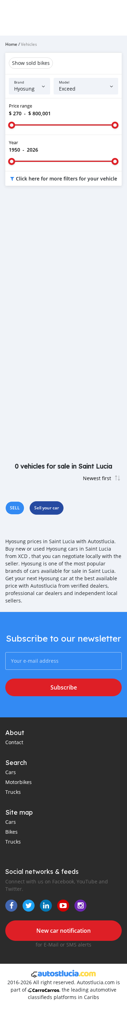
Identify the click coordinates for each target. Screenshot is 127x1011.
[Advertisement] (63, 261)
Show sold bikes (31, 63)
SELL (15, 508)
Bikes (11, 831)
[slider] (11, 125)
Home (11, 44)
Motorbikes (18, 782)
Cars (10, 772)
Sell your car (46, 508)
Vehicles (29, 44)
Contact (14, 742)
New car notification (63, 931)
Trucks (13, 792)
